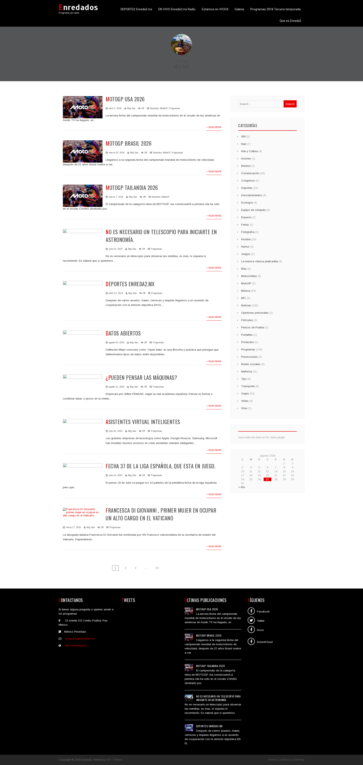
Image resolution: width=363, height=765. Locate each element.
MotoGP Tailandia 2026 (132, 187)
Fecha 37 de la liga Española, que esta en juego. (160, 466)
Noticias (246, 305)
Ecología (247, 202)
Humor (245, 246)
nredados (78, 7)
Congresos (248, 180)
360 (243, 136)
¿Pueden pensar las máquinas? (141, 377)
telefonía (246, 371)
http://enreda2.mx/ (76, 645)
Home (272, 759)
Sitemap (299, 759)
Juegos (245, 254)
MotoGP (164, 108)
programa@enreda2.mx (80, 638)
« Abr (241, 487)
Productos (247, 342)
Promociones (249, 356)
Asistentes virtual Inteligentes (143, 422)
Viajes (245, 393)
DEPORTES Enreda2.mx (136, 9)
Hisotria (246, 239)
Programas (174, 108)
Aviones (246, 158)
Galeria (239, 9)
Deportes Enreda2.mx (130, 284)
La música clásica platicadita (259, 261)
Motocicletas (249, 276)
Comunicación (250, 173)
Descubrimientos (251, 195)
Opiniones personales (255, 312)
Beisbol (246, 165)
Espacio (246, 217)
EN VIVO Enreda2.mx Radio (177, 9)
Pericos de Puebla (252, 327)
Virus (244, 408)
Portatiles (247, 334)
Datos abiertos (123, 333)
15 (157, 568)
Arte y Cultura (249, 151)
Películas (247, 320)
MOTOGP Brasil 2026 (128, 143)
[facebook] (251, 611)
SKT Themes (114, 759)
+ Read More (214, 127)
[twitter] (251, 620)
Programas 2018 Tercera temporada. (275, 9)
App (243, 143)
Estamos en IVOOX (215, 9)
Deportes (154, 108)
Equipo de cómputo (253, 209)
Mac (244, 268)
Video (245, 400)
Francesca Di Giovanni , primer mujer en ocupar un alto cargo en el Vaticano (161, 514)
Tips (244, 378)
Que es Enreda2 (290, 21)
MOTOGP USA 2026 (125, 99)
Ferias (245, 224)
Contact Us (285, 759)
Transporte (248, 386)
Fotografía (247, 232)
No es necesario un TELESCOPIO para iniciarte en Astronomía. (218, 698)
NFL (243, 298)
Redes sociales (250, 364)
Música (245, 290)
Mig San (131, 108)
